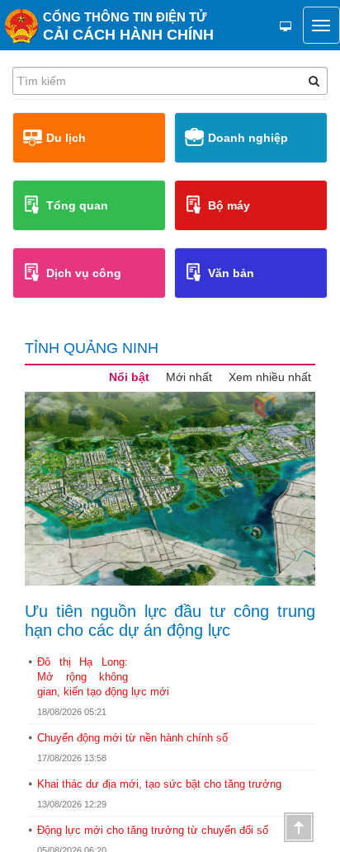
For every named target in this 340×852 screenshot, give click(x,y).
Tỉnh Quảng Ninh (91, 348)
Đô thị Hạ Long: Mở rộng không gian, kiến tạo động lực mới (103, 677)
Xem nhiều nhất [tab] (270, 377)
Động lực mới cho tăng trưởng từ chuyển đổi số (152, 830)
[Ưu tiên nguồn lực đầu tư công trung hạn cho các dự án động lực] (170, 489)
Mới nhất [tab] (189, 377)
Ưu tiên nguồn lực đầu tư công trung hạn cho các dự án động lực (170, 620)
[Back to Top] (298, 827)
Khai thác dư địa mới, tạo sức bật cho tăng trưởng (159, 784)
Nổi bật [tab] (129, 377)
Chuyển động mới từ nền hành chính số (132, 738)
